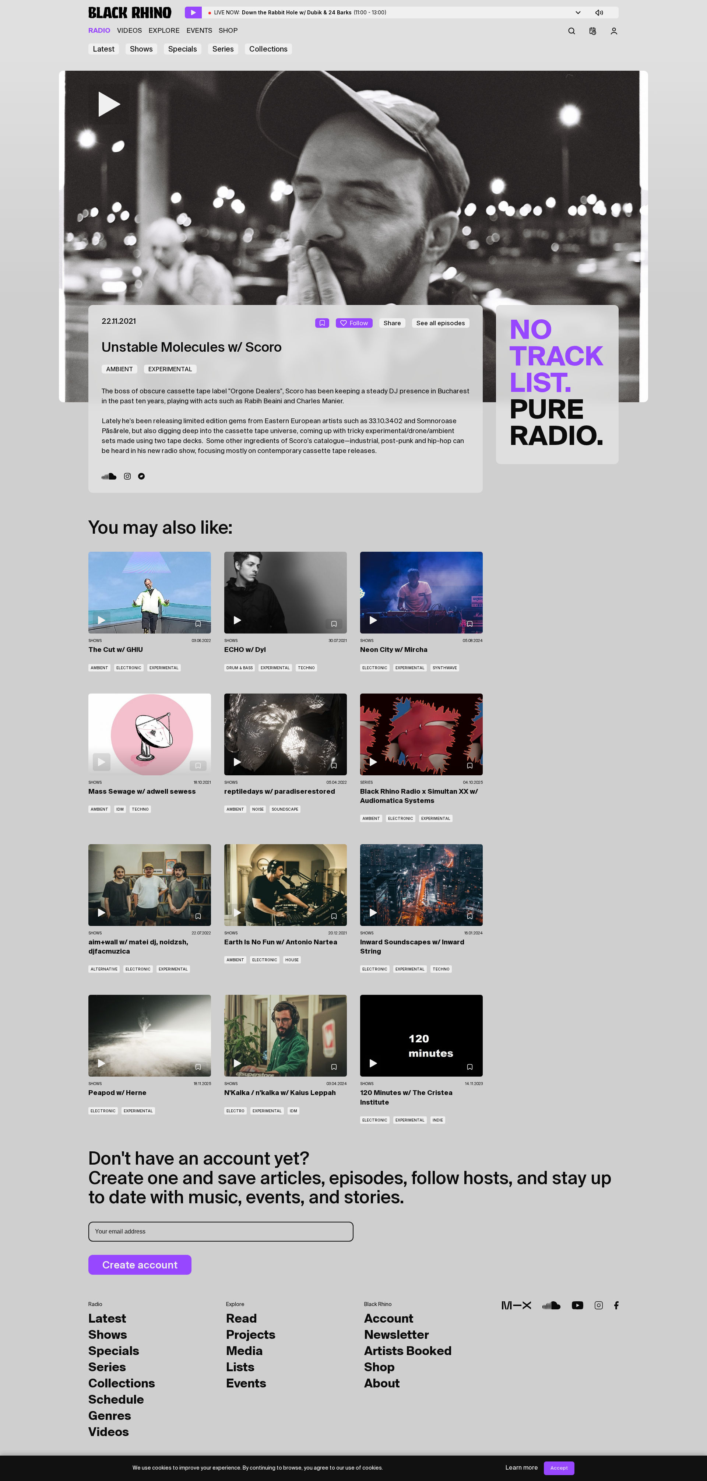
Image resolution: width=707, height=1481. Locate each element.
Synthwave (445, 668)
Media (244, 1352)
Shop (228, 31)
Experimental (170, 369)
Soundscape (285, 809)
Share (392, 323)
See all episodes (440, 323)
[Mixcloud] (516, 1305)
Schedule (116, 1400)
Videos (129, 31)
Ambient (119, 369)
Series (223, 49)
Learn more (522, 1468)
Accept (559, 1468)
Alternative (104, 969)
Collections (268, 49)
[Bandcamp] (141, 476)
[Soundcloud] (109, 476)
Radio (99, 31)
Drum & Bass (239, 668)
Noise (258, 809)
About (382, 1384)
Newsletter (396, 1335)
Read (241, 1319)
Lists (240, 1368)
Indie (438, 1120)
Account (389, 1319)
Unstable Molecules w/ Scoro (192, 348)
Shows (141, 49)
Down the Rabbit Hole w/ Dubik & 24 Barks (314, 12)
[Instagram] (127, 476)
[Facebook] (616, 1305)
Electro (235, 1111)
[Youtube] (577, 1305)
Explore (164, 31)
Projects (250, 1335)
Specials (182, 49)
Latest (104, 49)
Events (199, 31)
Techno (306, 668)
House (292, 960)
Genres (109, 1416)
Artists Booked (408, 1352)
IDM (120, 809)
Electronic (128, 668)
